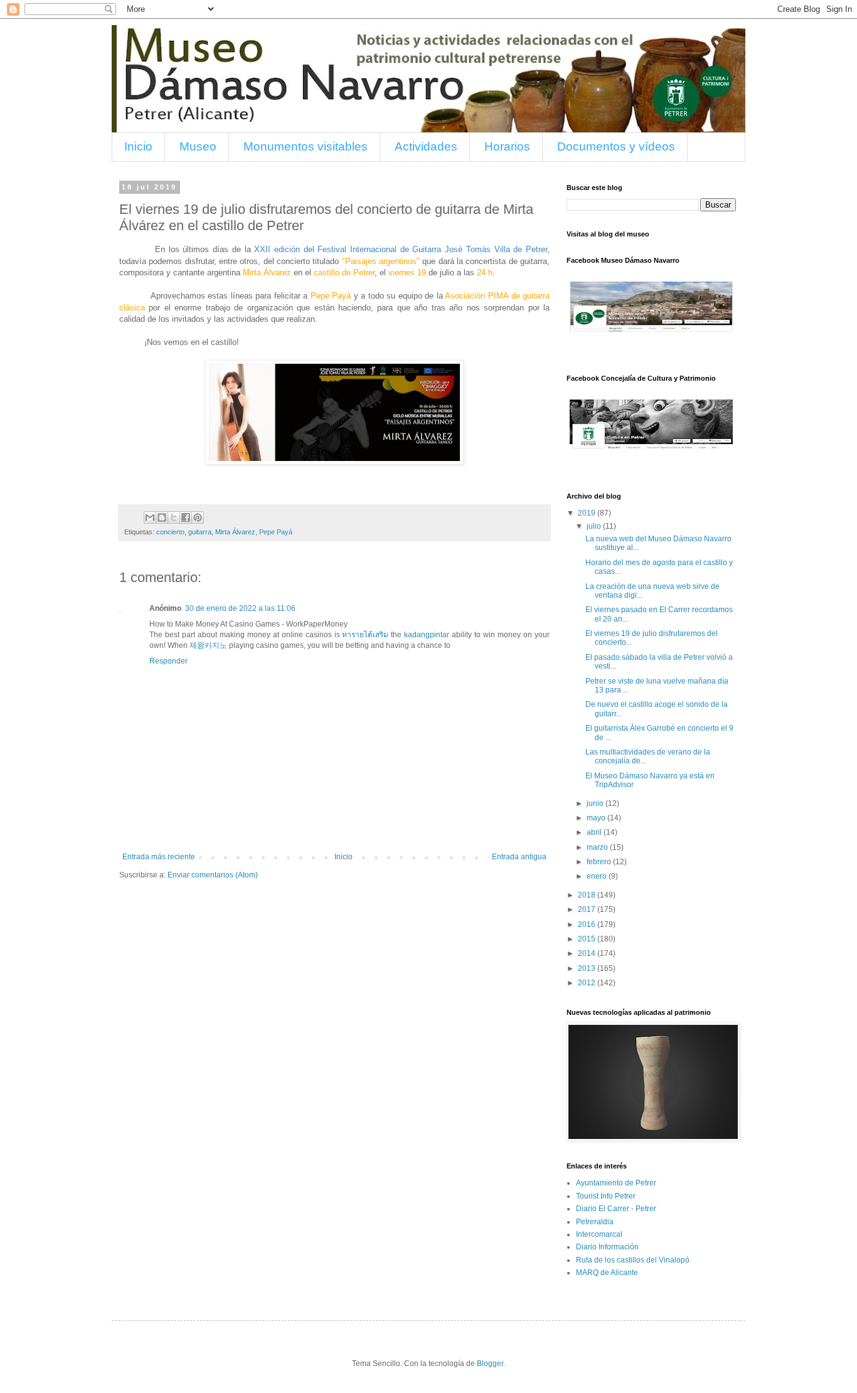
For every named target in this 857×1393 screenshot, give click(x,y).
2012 (587, 982)
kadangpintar (426, 634)
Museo (197, 146)
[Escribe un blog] (162, 517)
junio (596, 803)
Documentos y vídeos (616, 146)
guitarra (199, 532)
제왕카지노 (208, 645)
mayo (597, 817)
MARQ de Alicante (607, 1272)
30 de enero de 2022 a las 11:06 (240, 608)
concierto (170, 532)
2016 (587, 924)
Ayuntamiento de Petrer (616, 1182)
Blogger (490, 1363)
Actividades (426, 146)
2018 (587, 895)
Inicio (138, 146)
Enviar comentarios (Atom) (213, 875)
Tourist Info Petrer (606, 1196)
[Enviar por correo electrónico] (150, 517)
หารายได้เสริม (365, 634)
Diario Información (607, 1246)
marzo (598, 847)
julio (595, 526)
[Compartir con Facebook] (185, 517)
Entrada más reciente (158, 856)
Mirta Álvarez (235, 532)
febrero (600, 861)
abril (595, 832)
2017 (587, 909)
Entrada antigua (519, 856)
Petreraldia (595, 1221)
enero (598, 876)
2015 (587, 939)
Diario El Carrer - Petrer (616, 1208)
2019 (587, 513)
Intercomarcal (599, 1234)
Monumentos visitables (305, 146)
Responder (168, 661)
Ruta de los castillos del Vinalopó (632, 1260)
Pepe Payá (275, 532)
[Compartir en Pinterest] (197, 517)
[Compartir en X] (174, 517)
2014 (587, 953)
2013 (587, 968)
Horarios (507, 146)
